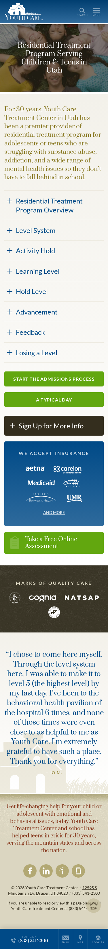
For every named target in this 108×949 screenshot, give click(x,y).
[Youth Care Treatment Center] (30, 11)
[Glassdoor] (78, 871)
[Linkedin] (46, 871)
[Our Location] (80, 939)
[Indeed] (62, 871)
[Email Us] (65, 939)
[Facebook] (30, 871)
